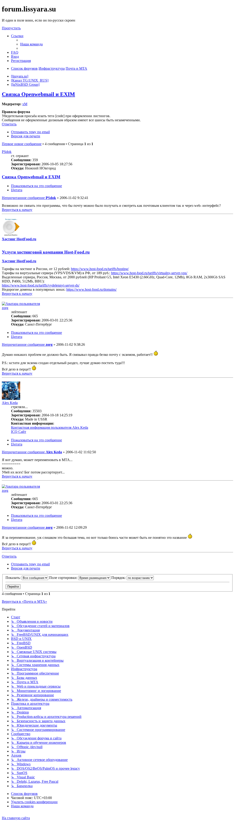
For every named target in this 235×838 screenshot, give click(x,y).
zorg (5, 308)
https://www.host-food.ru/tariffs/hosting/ (100, 269)
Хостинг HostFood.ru (19, 239)
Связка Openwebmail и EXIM (38, 94)
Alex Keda (10, 403)
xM (24, 104)
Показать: (14, 578)
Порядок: (119, 578)
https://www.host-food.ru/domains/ (91, 289)
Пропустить (11, 28)
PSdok (6, 152)
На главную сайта (16, 818)
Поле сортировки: (63, 578)
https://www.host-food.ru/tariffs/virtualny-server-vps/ (149, 273)
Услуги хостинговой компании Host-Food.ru (46, 252)
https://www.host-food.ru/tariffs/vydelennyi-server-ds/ (40, 285)
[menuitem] (31, 44)
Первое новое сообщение (22, 144)
